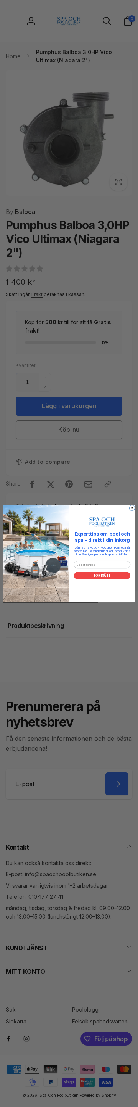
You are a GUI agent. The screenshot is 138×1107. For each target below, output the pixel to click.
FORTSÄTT (102, 575)
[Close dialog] (132, 508)
